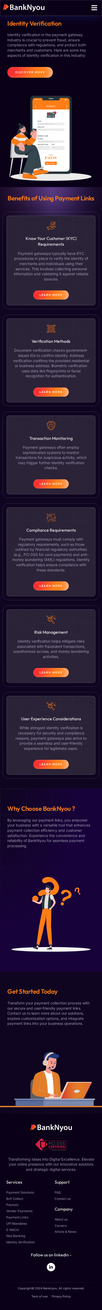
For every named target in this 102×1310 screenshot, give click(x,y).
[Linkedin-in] (51, 1267)
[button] (94, 8)
